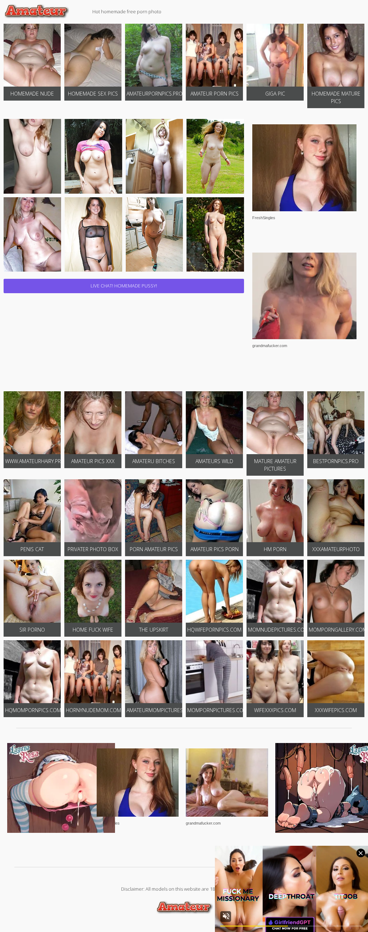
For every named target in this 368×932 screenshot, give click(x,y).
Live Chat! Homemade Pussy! (124, 285)
